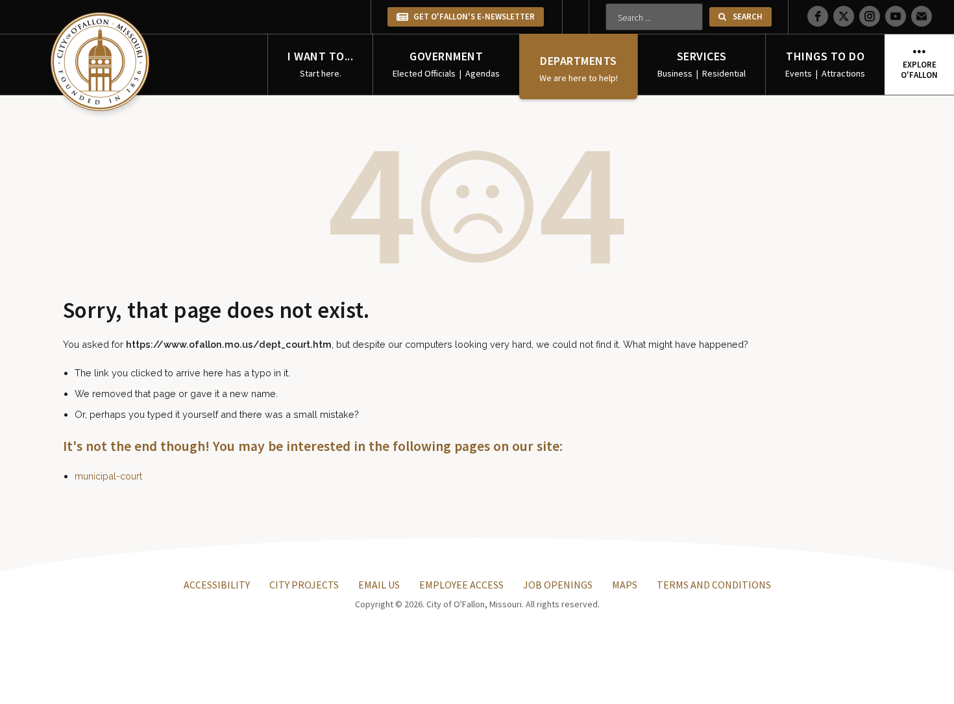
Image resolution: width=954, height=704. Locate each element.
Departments (578, 60)
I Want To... (320, 56)
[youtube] (895, 16)
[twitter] (843, 16)
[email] (921, 16)
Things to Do (825, 56)
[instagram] (869, 16)
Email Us (379, 584)
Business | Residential (701, 73)
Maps (624, 584)
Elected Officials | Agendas (446, 73)
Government (446, 56)
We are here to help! (578, 78)
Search (748, 16)
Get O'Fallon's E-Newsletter (473, 16)
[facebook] (817, 16)
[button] (870, 13)
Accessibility (217, 584)
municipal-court (108, 475)
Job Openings (558, 584)
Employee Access (461, 584)
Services (702, 56)
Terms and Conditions (714, 584)
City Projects (304, 584)
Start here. (320, 73)
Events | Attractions (825, 73)
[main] (101, 62)
